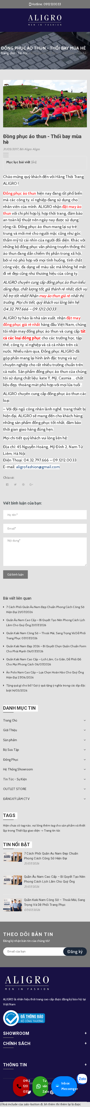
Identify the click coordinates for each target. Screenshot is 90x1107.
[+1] (31, 484)
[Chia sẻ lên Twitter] (15, 484)
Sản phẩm (10, 740)
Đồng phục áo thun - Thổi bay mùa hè (42, 139)
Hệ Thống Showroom (18, 769)
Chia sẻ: (8, 478)
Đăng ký (75, 951)
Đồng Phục (10, 760)
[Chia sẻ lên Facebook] (7, 484)
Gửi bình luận (15, 574)
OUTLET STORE (14, 789)
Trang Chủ (10, 720)
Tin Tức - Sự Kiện (15, 779)
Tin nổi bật (16, 844)
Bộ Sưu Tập (11, 750)
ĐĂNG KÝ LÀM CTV (16, 799)
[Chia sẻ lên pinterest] (23, 484)
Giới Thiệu (10, 730)
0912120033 (52, 4)
